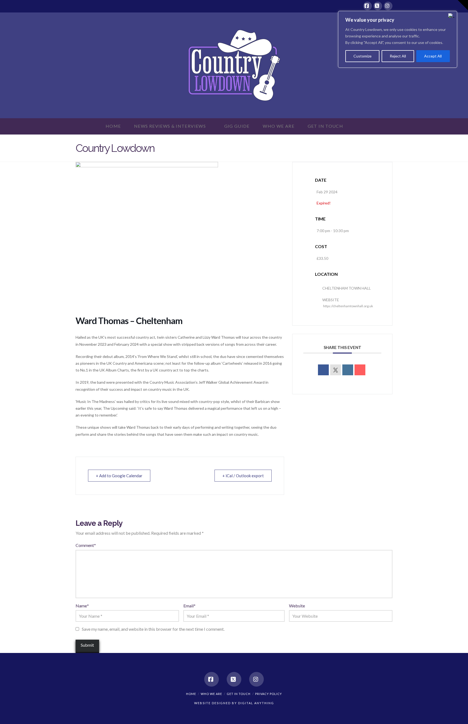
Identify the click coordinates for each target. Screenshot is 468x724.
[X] (377, 6)
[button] (463, 5)
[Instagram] (388, 6)
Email (189, 605)
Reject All (398, 56)
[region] (397, 39)
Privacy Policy (268, 694)
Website (297, 605)
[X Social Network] (335, 369)
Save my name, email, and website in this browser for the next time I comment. (153, 629)
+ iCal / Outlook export (243, 475)
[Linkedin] (347, 369)
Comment (86, 545)
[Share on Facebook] (323, 369)
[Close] (451, 15)
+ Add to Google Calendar (119, 475)
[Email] (360, 369)
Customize (362, 56)
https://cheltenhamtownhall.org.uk (348, 306)
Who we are (211, 694)
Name (82, 605)
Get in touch (239, 694)
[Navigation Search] (359, 126)
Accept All (433, 56)
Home (191, 694)
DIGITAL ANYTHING (255, 703)
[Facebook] (367, 6)
